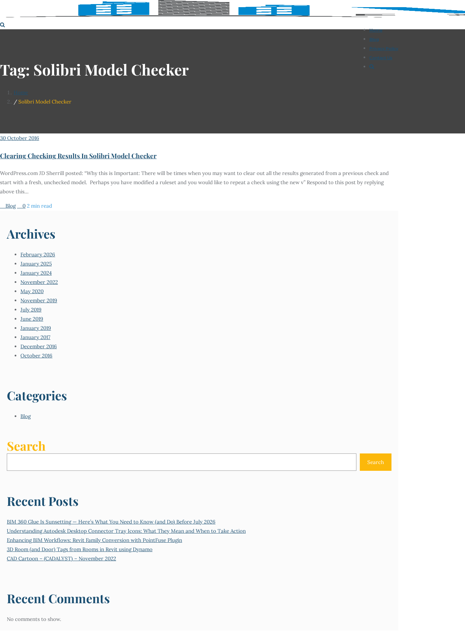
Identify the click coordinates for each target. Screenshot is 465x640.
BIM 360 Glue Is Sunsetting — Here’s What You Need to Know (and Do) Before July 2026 (111, 521)
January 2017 (35, 337)
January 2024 (36, 273)
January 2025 (36, 263)
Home (21, 92)
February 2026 (37, 254)
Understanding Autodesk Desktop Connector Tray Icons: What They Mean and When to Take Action (126, 531)
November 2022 (39, 282)
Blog (10, 206)
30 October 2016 (19, 138)
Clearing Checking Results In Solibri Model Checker (78, 155)
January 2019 (35, 328)
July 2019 (31, 309)
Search (26, 445)
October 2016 (36, 355)
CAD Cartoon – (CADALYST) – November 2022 (61, 558)
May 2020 (32, 291)
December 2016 (38, 346)
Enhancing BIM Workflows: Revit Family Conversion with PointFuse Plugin (94, 540)
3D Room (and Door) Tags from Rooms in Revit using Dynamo (80, 549)
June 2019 (31, 319)
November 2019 (38, 300)
